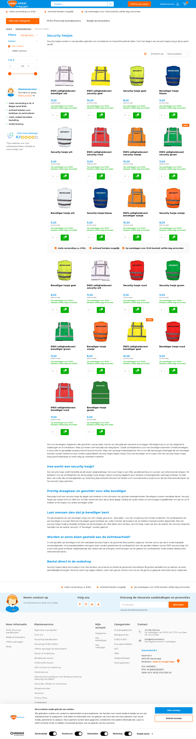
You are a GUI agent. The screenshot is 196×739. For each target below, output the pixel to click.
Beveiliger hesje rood (172, 346)
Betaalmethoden (42, 688)
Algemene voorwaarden (45, 630)
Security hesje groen (171, 285)
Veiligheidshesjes (23, 29)
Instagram (86, 604)
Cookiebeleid (40, 702)
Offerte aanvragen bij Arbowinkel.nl (50, 649)
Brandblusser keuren (43, 658)
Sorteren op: (157, 54)
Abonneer (178, 604)
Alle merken (17, 46)
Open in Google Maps (164, 662)
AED (116, 649)
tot (21, 66)
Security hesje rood (135, 285)
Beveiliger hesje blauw (169, 92)
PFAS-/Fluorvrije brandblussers (64, 21)
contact (28, 95)
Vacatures (39, 693)
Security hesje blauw (99, 213)
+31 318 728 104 (152, 630)
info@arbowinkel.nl (154, 639)
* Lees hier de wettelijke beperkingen (133, 610)
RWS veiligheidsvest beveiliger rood (63, 408)
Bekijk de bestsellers (98, 21)
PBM (116, 653)
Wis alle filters (27, 35)
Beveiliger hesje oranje (96, 347)
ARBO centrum (19, 51)
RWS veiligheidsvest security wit (99, 286)
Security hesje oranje (172, 213)
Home (9, 29)
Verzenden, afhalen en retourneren (50, 684)
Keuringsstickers (121, 663)
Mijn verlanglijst (100, 646)
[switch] (78, 734)
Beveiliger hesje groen (96, 408)
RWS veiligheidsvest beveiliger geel (135, 347)
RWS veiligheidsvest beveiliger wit (63, 92)
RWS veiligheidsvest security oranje (135, 153)
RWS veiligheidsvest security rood (99, 153)
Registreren (100, 633)
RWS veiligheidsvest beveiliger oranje (135, 214)
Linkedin (92, 604)
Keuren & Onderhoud (44, 653)
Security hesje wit (61, 152)
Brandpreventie (121, 635)
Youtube (98, 604)
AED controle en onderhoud (47, 667)
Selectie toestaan (174, 718)
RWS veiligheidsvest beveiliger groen (63, 347)
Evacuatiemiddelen (123, 644)
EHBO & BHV (120, 639)
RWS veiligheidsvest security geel (99, 92)
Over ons (38, 635)
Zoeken (110, 4)
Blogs (8, 646)
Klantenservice (41, 672)
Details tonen (143, 734)
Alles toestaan (173, 710)
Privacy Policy (40, 698)
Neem (21, 95)
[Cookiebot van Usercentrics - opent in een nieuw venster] (17, 734)
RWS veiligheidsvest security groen (171, 153)
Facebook (79, 604)
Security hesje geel (134, 91)
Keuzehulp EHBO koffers (46, 644)
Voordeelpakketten (123, 630)
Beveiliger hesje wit (63, 213)
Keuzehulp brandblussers (46, 639)
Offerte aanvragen (139, 4)
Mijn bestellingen (101, 639)
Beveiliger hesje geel (63, 285)
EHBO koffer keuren (43, 663)
